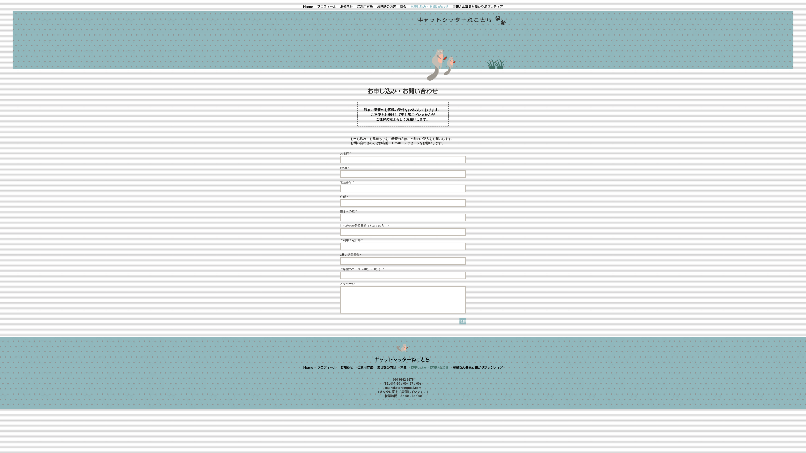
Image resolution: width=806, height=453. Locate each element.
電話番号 (346, 182)
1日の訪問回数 (349, 254)
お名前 (344, 153)
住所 (343, 196)
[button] (365, 6)
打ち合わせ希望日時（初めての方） (363, 225)
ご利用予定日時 (350, 240)
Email (343, 167)
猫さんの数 (347, 211)
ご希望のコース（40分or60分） (361, 269)
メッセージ (347, 283)
